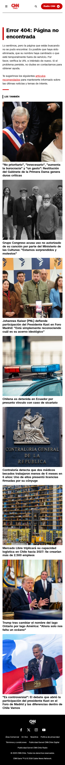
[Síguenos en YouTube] (43, 729)
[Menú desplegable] (6, 6)
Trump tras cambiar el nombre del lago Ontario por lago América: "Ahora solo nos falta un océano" (32, 626)
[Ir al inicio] (15, 6)
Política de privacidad (50, 737)
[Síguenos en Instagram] (36, 729)
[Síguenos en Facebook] (21, 729)
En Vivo (25, 737)
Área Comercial (12, 737)
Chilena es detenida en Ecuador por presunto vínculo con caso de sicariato (30, 401)
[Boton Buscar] (36, 6)
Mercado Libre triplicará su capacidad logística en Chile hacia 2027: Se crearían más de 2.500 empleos (32, 551)
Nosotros (34, 737)
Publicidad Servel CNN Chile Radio (32, 748)
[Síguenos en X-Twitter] (28, 729)
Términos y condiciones (16, 742)
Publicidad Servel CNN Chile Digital (44, 742)
